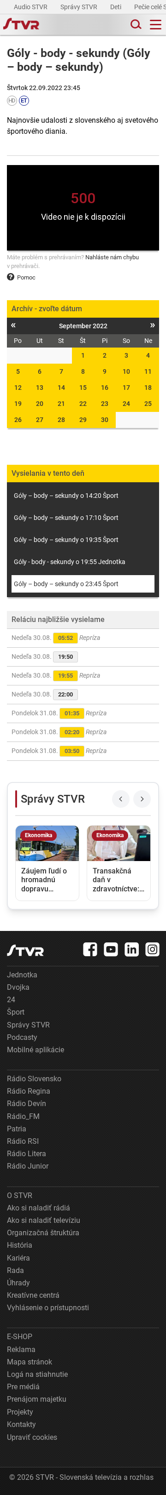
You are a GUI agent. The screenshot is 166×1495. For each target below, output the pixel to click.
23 (104, 403)
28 (61, 419)
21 (61, 403)
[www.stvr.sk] (25, 950)
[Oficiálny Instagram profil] (152, 949)
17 (126, 387)
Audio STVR (31, 7)
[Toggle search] (135, 24)
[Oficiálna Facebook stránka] (90, 949)
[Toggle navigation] (155, 24)
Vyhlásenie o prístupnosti (48, 1307)
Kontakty (21, 1424)
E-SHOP (19, 1336)
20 (39, 403)
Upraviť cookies (32, 1437)
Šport (15, 1012)
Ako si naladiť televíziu (43, 1220)
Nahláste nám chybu (112, 257)
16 (104, 387)
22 (83, 403)
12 (18, 387)
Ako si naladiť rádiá (38, 1208)
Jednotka (22, 974)
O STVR (19, 1195)
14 (61, 387)
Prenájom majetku (36, 1399)
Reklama (21, 1349)
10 (126, 371)
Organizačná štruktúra (43, 1232)
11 (148, 371)
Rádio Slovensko (34, 1078)
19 (18, 403)
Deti (116, 7)
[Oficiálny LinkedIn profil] (132, 949)
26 (18, 419)
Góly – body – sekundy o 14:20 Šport (66, 495)
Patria (16, 1128)
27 (39, 419)
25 (148, 403)
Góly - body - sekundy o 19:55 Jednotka (69, 561)
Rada (15, 1270)
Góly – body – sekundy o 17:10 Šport (66, 517)
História (19, 1245)
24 (126, 403)
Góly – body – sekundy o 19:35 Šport (66, 539)
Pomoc (26, 277)
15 (83, 387)
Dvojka (18, 987)
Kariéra (18, 1258)
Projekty (20, 1412)
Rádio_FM (23, 1116)
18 (148, 387)
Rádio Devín (26, 1103)
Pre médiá (23, 1386)
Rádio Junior (27, 1166)
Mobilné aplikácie (35, 1049)
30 (104, 419)
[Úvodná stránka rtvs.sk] (21, 25)
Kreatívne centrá (33, 1295)
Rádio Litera (26, 1153)
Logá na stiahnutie (37, 1374)
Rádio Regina (28, 1091)
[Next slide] (142, 799)
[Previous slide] (121, 799)
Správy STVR (79, 7)
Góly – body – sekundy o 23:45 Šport (66, 584)
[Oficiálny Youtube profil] (111, 949)
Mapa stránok (29, 1362)
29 (83, 419)
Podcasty (22, 1037)
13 (39, 387)
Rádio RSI (23, 1141)
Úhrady (18, 1282)
